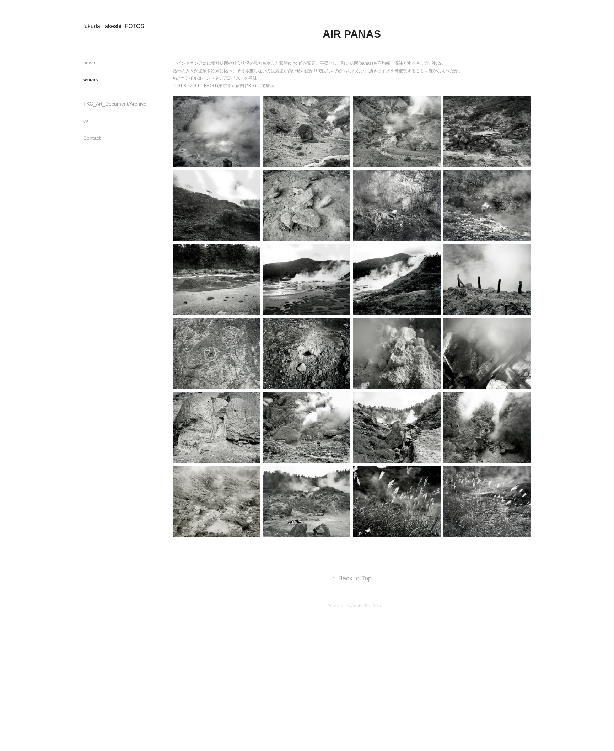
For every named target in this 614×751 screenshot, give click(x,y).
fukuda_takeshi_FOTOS (113, 26)
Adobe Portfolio (366, 606)
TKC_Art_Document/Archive (114, 104)
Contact (92, 138)
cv (85, 121)
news (89, 62)
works (90, 80)
